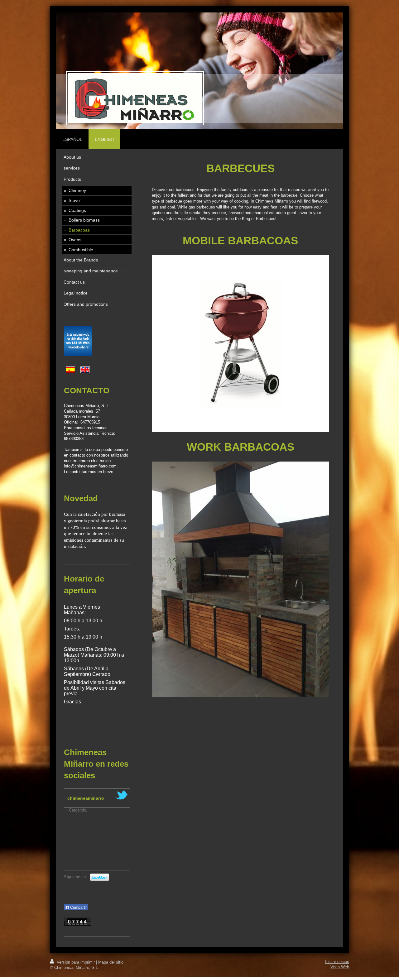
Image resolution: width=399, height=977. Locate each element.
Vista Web (339, 967)
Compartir (78, 907)
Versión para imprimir (75, 962)
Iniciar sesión (337, 962)
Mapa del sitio (110, 962)
